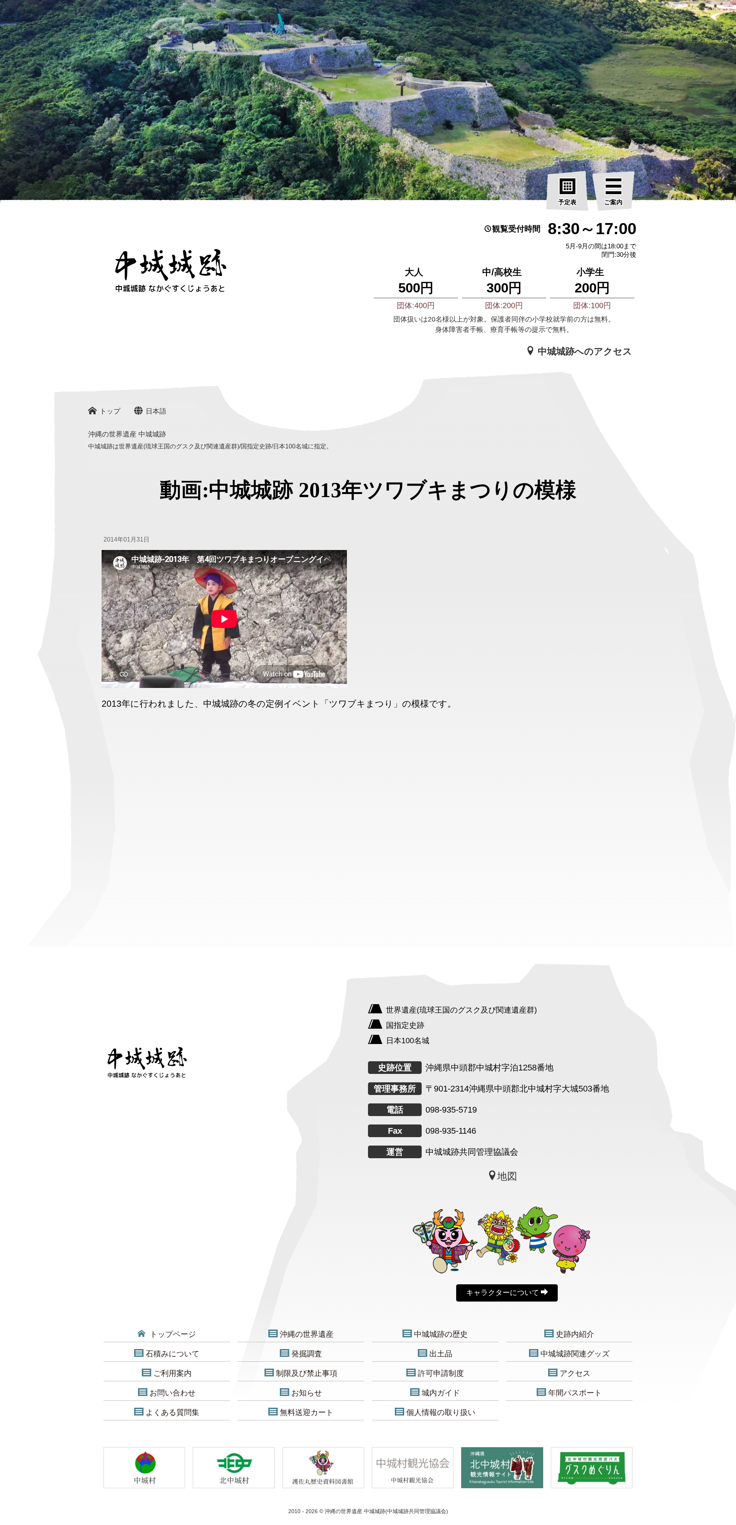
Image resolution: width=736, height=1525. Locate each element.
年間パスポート (575, 1393)
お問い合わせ (173, 1393)
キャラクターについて (503, 1293)
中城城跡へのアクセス (583, 351)
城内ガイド (441, 1393)
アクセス (575, 1373)
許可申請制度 (441, 1373)
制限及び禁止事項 (306, 1373)
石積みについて (172, 1353)
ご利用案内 (172, 1373)
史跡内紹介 (575, 1334)
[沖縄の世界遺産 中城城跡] (159, 275)
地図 (507, 1176)
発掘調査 (306, 1353)
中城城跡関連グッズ (575, 1353)
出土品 (440, 1353)
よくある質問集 (172, 1412)
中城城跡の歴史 (441, 1334)
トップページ (172, 1334)
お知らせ (306, 1393)
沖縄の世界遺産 (307, 1334)
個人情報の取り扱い (440, 1412)
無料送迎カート (307, 1412)
